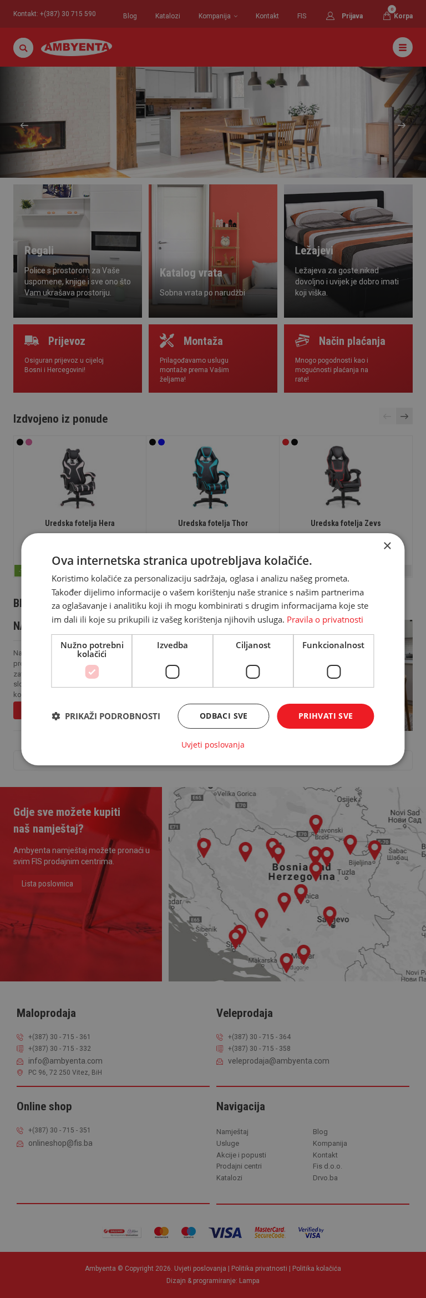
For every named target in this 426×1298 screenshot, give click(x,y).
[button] (106, 716)
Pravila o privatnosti (325, 619)
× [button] (387, 546)
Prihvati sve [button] (325, 715)
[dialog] (212, 649)
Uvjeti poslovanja (213, 745)
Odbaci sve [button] (224, 715)
